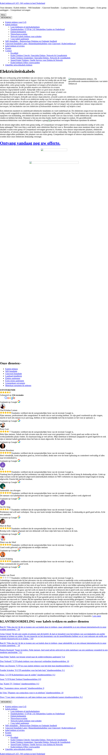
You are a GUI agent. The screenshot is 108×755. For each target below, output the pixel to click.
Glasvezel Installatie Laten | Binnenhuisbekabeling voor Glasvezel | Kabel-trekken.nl (40, 43)
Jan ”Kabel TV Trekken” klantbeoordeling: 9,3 (19, 684)
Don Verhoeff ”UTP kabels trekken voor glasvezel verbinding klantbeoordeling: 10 (34, 661)
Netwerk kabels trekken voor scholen (26, 36)
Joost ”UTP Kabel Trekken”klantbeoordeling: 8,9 (20, 679)
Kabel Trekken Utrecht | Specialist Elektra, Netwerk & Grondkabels (39, 55)
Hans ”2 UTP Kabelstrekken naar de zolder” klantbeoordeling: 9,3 (27, 675)
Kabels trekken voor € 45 (15, 22)
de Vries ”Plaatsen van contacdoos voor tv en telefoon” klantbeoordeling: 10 (31, 693)
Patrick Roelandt (7, 650)
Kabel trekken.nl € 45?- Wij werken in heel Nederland (22, 3)
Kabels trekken (11, 369)
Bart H (3, 627)
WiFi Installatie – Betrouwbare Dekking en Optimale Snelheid (31, 41)
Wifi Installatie (11, 371)
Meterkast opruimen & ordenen (18, 385)
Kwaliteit (14, 53)
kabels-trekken (11, 24)
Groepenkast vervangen (15, 383)
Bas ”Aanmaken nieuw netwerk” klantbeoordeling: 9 (22, 688)
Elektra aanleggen (12, 378)
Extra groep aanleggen (14, 381)
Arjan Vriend (5, 634)
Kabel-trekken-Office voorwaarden (25, 62)
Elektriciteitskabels (18, 32)
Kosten (8, 48)
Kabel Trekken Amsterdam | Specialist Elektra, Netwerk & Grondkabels (40, 58)
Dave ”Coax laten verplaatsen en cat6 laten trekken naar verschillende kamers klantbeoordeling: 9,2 (41, 697)
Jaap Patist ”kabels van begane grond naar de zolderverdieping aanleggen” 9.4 (32, 657)
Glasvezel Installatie (13, 373)
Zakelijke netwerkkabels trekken (18, 65)
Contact (8, 51)
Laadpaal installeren (13, 376)
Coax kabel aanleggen (20, 39)
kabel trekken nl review (15, 46)
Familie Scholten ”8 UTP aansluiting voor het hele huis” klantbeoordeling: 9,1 (32, 670)
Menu (3, 15)
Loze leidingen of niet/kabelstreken (25, 27)
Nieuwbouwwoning (19, 34)
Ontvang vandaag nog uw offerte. (30, 143)
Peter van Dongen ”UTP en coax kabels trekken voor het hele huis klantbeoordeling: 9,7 (36, 666)
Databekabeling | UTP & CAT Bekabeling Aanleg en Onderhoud (38, 29)
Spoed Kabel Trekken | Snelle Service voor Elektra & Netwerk (37, 60)
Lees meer (96, 616)
